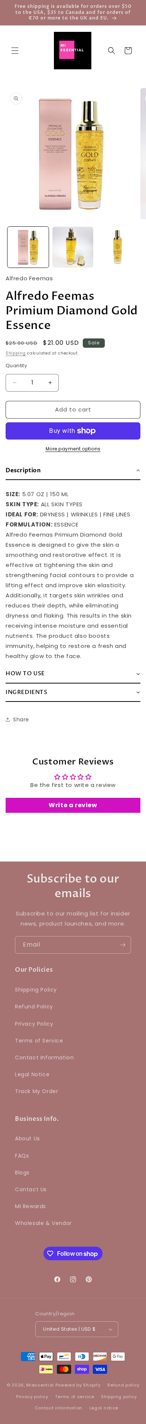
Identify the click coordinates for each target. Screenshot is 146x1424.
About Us (27, 1138)
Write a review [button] (73, 805)
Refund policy (123, 1385)
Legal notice (103, 1408)
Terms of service (74, 1397)
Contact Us (31, 1189)
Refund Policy (34, 1006)
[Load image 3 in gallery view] (117, 247)
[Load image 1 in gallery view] (28, 247)
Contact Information (44, 1057)
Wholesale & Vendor (43, 1223)
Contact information (58, 1408)
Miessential (40, 1385)
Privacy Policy (34, 1024)
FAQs (22, 1155)
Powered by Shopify (78, 1385)
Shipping (16, 353)
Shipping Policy (36, 989)
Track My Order (36, 1091)
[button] (15, 50)
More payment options (73, 449)
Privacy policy (32, 1397)
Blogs (22, 1172)
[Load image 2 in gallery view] (73, 247)
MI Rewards (30, 1206)
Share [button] (21, 719)
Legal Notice (32, 1074)
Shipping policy (119, 1397)
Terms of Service (39, 1040)
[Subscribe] (122, 945)
